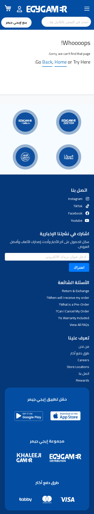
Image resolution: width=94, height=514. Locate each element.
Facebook (75, 213)
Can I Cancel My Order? (72, 311)
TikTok (78, 206)
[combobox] (66, 22)
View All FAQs (79, 324)
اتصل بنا (84, 373)
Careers (83, 360)
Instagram (75, 198)
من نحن (84, 346)
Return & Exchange (75, 290)
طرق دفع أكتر (79, 353)
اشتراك (79, 267)
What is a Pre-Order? (74, 304)
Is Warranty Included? (73, 318)
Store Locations (78, 366)
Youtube (76, 220)
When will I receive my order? (68, 297)
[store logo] (47, 9)
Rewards (82, 380)
